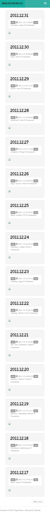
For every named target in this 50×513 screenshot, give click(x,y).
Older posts (37, 501)
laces (13, 482)
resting (19, 215)
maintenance (25, 448)
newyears (14, 25)
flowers (30, 413)
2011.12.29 (19, 78)
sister (24, 183)
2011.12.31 (19, 15)
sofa (21, 120)
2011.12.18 (19, 438)
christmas (14, 246)
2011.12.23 (19, 271)
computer (14, 151)
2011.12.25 (19, 205)
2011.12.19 (19, 403)
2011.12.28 (19, 110)
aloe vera (14, 344)
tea (26, 313)
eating (22, 246)
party (22, 25)
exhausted (15, 120)
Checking (14, 448)
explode (14, 379)
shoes (18, 482)
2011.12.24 (19, 237)
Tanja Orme (18, 510)
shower (21, 379)
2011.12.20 (19, 369)
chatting (14, 313)
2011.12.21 (19, 334)
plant (30, 344)
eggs (20, 281)
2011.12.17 (19, 472)
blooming (22, 413)
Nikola (37, 510)
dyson (13, 88)
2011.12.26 (19, 173)
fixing (22, 151)
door (18, 56)
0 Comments (29, 25)
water (28, 379)
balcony (14, 413)
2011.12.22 (19, 303)
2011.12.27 (19, 142)
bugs (12, 56)
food (28, 246)
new (18, 88)
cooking (14, 281)
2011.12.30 (19, 46)
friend (21, 313)
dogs (12, 183)
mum (13, 215)
